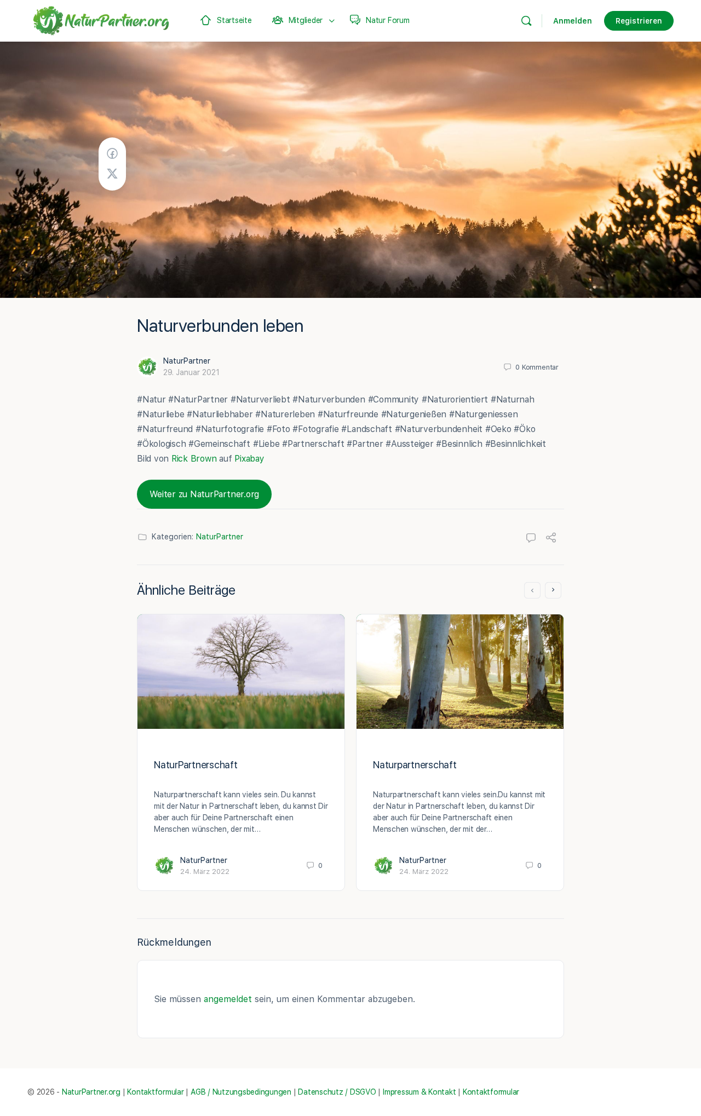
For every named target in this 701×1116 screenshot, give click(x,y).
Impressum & (404, 1092)
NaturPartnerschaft (196, 764)
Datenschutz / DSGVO (337, 1092)
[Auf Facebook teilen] (112, 154)
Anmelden (572, 20)
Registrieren (639, 20)
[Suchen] (526, 20)
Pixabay (249, 458)
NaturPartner (186, 360)
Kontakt (442, 1092)
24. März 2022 (204, 871)
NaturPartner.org (91, 1092)
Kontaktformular (155, 1092)
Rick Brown (194, 458)
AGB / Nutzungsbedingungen (241, 1092)
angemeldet (228, 999)
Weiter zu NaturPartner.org (204, 494)
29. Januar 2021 (191, 372)
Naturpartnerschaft (415, 764)
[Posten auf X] (112, 174)
